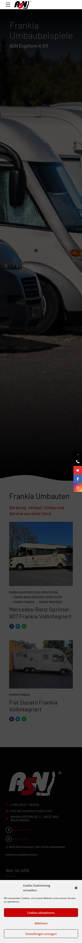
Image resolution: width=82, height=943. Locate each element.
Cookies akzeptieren (41, 913)
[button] (76, 888)
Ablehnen (41, 923)
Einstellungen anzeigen (41, 934)
